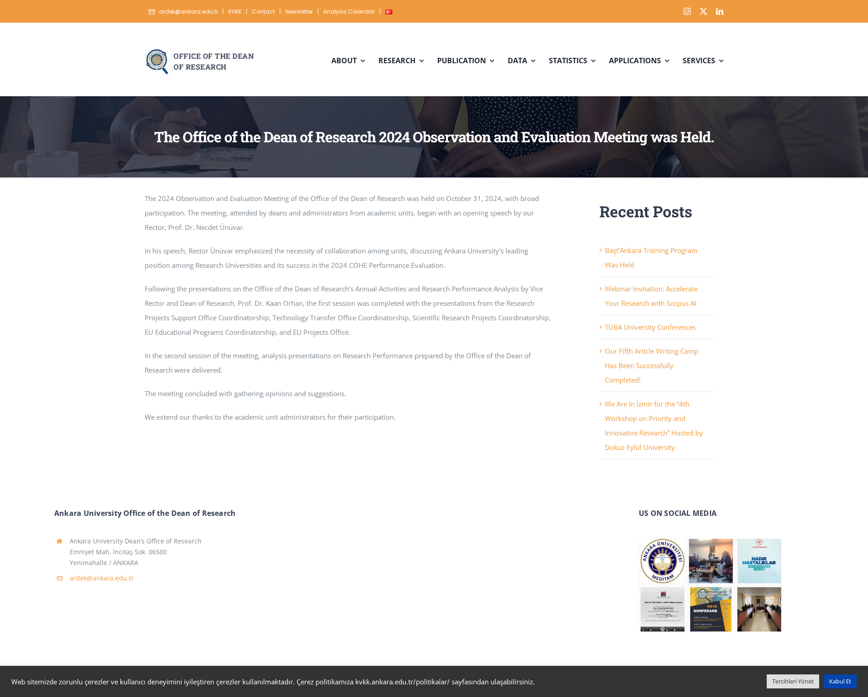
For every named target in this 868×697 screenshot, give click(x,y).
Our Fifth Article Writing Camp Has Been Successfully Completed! (651, 365)
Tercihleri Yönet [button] (793, 681)
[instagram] (687, 11)
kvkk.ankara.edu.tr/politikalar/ (402, 681)
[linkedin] (719, 11)
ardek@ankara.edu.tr (102, 578)
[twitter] (703, 11)
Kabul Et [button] (840, 681)
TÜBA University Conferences (650, 327)
